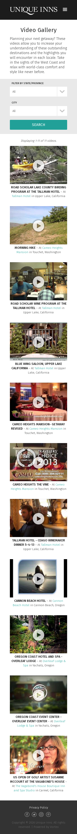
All (14, 91)
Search (38, 124)
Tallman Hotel (21, 196)
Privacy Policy (38, 807)
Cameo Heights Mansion (45, 428)
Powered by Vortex (46, 827)
